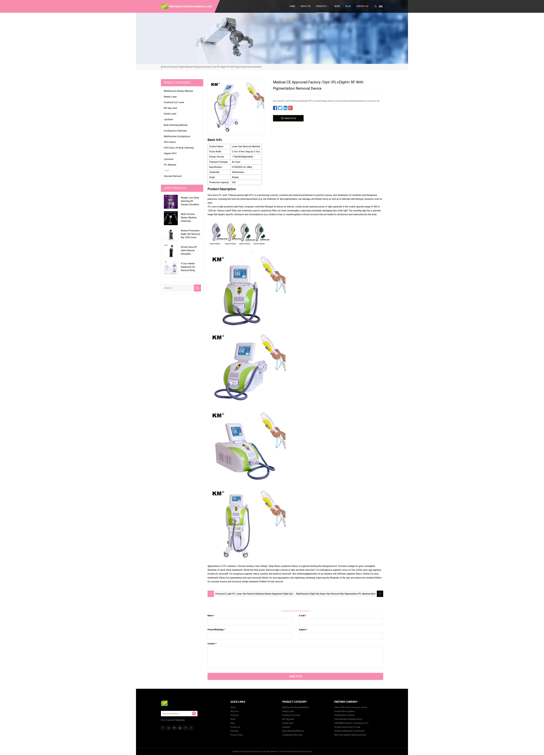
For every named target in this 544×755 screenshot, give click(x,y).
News (337, 6)
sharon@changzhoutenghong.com (298, 751)
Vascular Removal (172, 176)
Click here (180, 720)
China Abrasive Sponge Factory (348, 719)
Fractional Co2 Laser (174, 102)
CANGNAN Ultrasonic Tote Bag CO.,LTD (351, 723)
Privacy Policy (236, 735)
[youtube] (180, 728)
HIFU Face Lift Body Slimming (179, 147)
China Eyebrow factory (344, 715)
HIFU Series (170, 142)
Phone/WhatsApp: (216, 629)
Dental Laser (170, 113)
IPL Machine (170, 164)
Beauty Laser (170, 96)
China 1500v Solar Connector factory (350, 707)
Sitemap (234, 731)
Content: (212, 644)
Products (321, 6)
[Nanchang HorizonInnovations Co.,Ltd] (175, 703)
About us (305, 6)
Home (292, 6)
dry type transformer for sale (347, 727)
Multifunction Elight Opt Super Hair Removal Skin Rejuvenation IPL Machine (333, 593)
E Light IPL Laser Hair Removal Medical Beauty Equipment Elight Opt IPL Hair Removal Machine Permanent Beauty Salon (259, 594)
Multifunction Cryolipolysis (177, 136)
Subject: (303, 629)
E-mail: (302, 615)
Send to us (290, 118)
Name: (211, 615)
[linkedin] (168, 728)
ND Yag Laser (170, 108)
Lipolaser (168, 119)
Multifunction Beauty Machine (178, 91)
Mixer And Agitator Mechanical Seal (350, 735)
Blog (348, 6)
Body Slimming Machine (176, 125)
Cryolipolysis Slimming (175, 130)
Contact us (362, 6)
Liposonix (169, 159)
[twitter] (174, 728)
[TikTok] (191, 728)
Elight (181, 67)
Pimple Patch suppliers (344, 711)
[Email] (194, 713)
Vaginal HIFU (170, 153)
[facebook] (163, 728)
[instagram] (185, 728)
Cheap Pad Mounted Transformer (349, 731)
